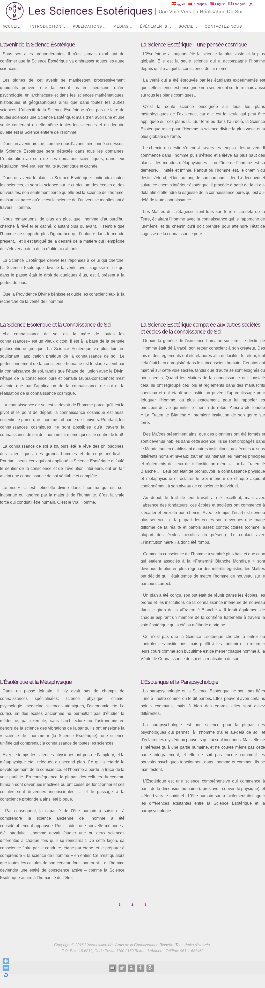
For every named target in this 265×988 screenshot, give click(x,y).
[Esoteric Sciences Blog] (149, 968)
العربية (180, 4)
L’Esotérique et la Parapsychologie (179, 682)
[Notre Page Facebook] (131, 968)
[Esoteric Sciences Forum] (140, 968)
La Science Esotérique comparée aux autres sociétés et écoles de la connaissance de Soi (200, 328)
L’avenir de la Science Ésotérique (37, 44)
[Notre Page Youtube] (112, 968)
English (220, 4)
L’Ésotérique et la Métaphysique (36, 682)
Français (238, 4)
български (200, 4)
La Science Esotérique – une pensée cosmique (194, 44)
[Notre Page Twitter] (122, 968)
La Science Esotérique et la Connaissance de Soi (55, 324)
